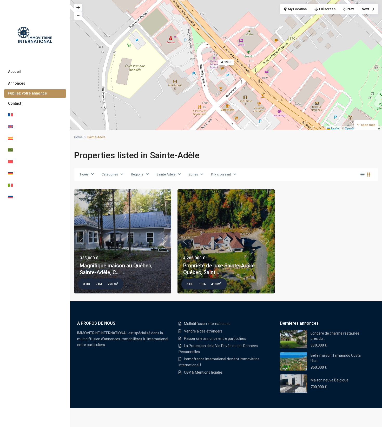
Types (84, 174)
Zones (193, 174)
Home (78, 137)
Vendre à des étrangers (203, 331)
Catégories (110, 174)
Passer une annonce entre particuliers (215, 338)
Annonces (16, 83)
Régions (137, 174)
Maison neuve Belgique (329, 380)
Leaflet (335, 128)
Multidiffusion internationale (207, 324)
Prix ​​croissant (221, 174)
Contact (14, 103)
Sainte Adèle (165, 174)
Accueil (14, 72)
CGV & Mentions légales (203, 372)
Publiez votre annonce (27, 93)
